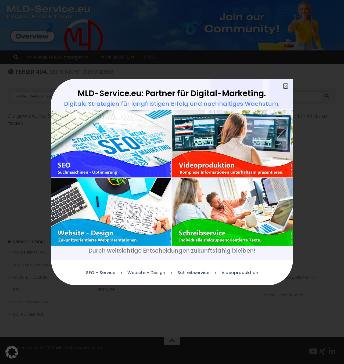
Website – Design (146, 273)
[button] (12, 352)
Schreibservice (193, 273)
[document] (172, 182)
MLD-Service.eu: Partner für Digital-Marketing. (172, 93)
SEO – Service (100, 273)
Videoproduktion (239, 273)
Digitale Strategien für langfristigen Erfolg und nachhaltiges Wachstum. (172, 104)
